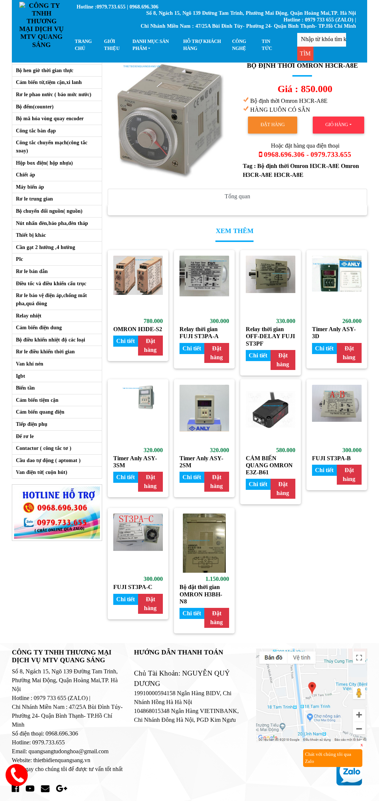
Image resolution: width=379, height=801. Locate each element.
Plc (19, 259)
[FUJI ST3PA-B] (337, 414)
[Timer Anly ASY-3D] (337, 285)
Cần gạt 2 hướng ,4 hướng (45, 247)
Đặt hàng (273, 124)
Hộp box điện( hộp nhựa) (44, 163)
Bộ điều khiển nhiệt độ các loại (50, 340)
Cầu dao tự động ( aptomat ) (48, 460)
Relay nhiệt (28, 316)
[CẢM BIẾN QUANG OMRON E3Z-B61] (270, 414)
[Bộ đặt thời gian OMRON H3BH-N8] (204, 543)
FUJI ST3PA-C (132, 587)
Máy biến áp (30, 187)
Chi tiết (125, 341)
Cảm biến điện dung (39, 327)
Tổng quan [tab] (237, 196)
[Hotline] (57, 512)
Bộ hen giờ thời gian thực (44, 70)
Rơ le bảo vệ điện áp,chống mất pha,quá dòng (51, 299)
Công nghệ (239, 45)
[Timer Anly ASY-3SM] (138, 414)
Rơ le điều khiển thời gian (45, 351)
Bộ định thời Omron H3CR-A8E (299, 166)
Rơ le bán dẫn (32, 271)
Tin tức (267, 45)
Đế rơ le (25, 436)
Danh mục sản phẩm (151, 45)
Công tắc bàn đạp (36, 131)
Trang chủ (83, 45)
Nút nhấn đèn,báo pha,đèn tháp (52, 223)
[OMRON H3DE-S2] (138, 285)
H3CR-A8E (288, 175)
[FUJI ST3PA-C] (138, 543)
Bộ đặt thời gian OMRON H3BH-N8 (201, 594)
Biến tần (25, 388)
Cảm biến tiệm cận (37, 400)
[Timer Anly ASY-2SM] (204, 414)
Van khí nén (29, 364)
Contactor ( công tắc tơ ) (43, 448)
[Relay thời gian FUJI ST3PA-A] (204, 285)
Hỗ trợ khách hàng (202, 45)
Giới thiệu (112, 45)
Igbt (20, 376)
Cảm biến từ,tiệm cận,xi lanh (49, 82)
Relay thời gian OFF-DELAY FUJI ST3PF (270, 336)
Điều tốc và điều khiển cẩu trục (51, 283)
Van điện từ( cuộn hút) (41, 472)
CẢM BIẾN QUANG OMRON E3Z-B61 (269, 465)
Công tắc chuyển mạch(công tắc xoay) (51, 146)
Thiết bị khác (31, 235)
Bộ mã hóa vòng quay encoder (50, 118)
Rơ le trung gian (34, 199)
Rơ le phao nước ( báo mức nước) (53, 94)
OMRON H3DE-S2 (137, 329)
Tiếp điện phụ (31, 424)
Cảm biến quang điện (40, 412)
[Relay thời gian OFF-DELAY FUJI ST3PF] (270, 285)
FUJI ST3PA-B (331, 458)
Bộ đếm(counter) (35, 107)
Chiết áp (25, 175)
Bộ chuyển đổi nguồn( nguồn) (49, 211)
